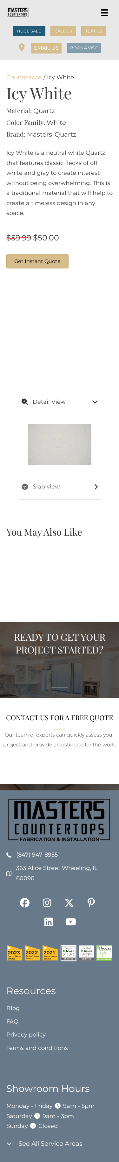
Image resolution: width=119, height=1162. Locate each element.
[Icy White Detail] (30, 305)
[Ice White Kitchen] (30, 353)
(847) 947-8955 (37, 854)
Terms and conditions (37, 1048)
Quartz (44, 111)
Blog (13, 1008)
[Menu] (105, 13)
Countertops (24, 77)
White (56, 122)
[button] (46, 48)
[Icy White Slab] (78, 305)
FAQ (12, 1021)
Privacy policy (26, 1034)
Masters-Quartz (51, 134)
